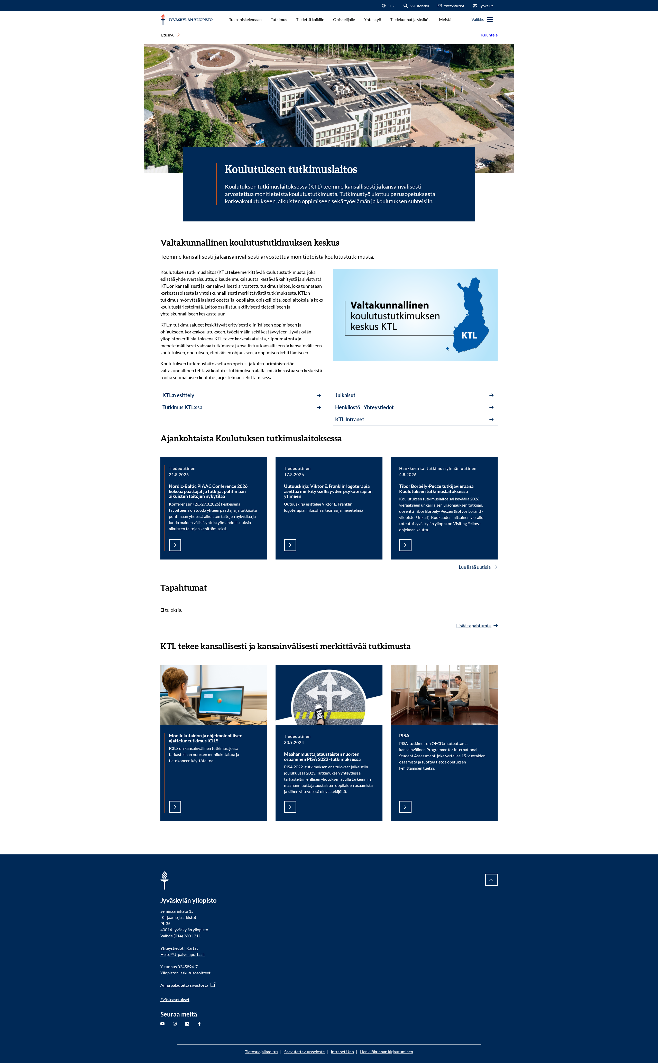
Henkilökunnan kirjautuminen (386, 1051)
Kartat (192, 948)
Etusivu (168, 34)
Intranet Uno (342, 1051)
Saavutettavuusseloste (304, 1051)
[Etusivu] (186, 19)
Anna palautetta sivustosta (184, 985)
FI (389, 7)
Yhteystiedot (172, 948)
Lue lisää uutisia (475, 567)
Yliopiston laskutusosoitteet (185, 972)
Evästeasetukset (174, 999)
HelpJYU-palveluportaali (182, 954)
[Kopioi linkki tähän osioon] (344, 242)
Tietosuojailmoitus (261, 1051)
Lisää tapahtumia (473, 625)
